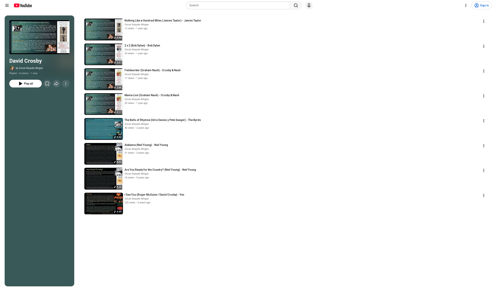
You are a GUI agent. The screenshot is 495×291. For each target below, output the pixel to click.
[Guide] (7, 5)
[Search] (296, 5)
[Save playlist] (47, 83)
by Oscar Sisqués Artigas (29, 68)
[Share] (56, 83)
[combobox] (239, 5)
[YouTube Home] (23, 5)
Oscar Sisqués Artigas (137, 24)
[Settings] (465, 5)
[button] (39, 37)
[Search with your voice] (309, 5)
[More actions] (66, 83)
